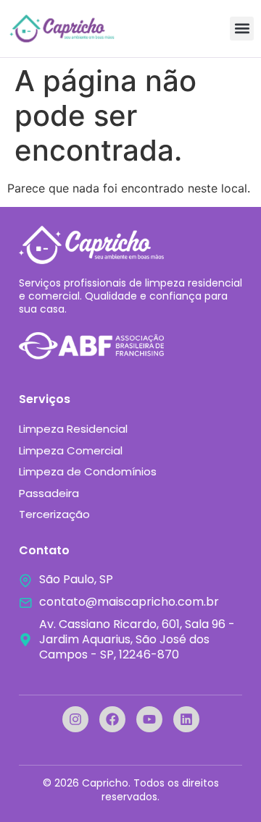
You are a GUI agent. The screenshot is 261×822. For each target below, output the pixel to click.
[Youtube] (149, 719)
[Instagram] (75, 719)
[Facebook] (112, 719)
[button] (242, 29)
